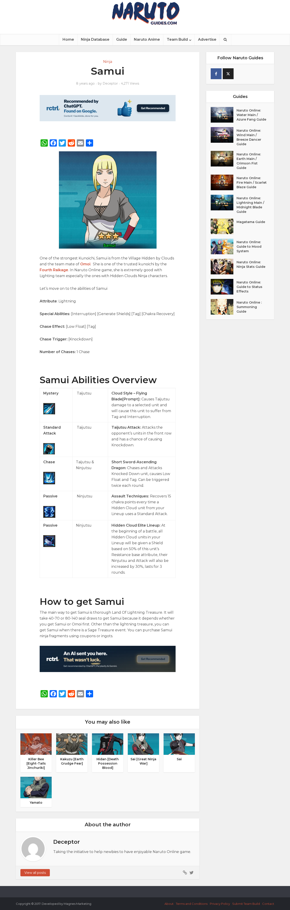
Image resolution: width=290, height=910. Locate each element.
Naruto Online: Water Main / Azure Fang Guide (251, 114)
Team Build (177, 39)
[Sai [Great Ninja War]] (143, 744)
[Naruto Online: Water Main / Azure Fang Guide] (224, 115)
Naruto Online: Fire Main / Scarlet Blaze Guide (252, 182)
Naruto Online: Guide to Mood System (249, 246)
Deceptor (110, 83)
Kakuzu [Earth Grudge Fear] (72, 761)
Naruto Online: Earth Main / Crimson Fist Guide (249, 161)
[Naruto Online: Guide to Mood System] (224, 246)
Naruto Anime (147, 39)
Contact (268, 903)
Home (68, 39)
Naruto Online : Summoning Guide (249, 307)
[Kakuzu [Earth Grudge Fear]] (71, 744)
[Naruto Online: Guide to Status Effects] (224, 287)
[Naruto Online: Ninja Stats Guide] (224, 266)
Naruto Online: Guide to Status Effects (249, 286)
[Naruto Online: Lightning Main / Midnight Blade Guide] (224, 202)
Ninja (107, 61)
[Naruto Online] (145, 13)
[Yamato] (36, 787)
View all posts (35, 873)
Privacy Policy (220, 903)
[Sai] (179, 744)
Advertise (207, 39)
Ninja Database (95, 39)
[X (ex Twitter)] (228, 73)
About (169, 903)
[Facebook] (216, 73)
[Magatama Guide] (224, 226)
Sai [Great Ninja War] (143, 761)
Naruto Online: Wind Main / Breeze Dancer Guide (249, 137)
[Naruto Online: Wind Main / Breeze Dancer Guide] (224, 135)
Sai (179, 759)
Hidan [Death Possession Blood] (108, 763)
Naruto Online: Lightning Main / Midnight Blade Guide (250, 205)
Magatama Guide (251, 222)
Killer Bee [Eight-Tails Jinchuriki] (36, 763)
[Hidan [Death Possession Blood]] (107, 744)
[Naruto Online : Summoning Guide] (224, 307)
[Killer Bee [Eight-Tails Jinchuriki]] (36, 744)
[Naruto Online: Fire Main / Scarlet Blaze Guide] (224, 182)
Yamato (36, 803)
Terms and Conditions (192, 903)
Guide (121, 39)
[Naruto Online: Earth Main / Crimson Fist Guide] (224, 158)
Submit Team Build (246, 903)
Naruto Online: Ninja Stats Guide (251, 264)
